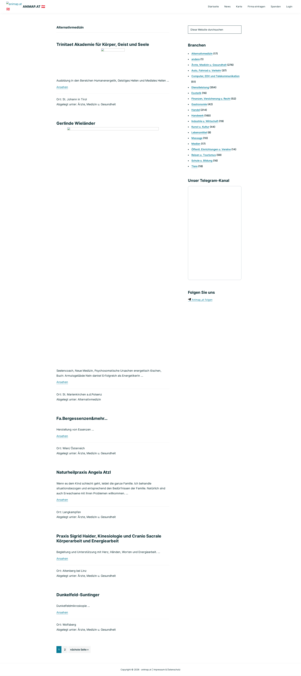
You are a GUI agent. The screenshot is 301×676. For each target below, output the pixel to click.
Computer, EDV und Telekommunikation (215, 76)
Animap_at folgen (201, 299)
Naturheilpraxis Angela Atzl (83, 472)
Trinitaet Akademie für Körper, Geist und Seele (102, 44)
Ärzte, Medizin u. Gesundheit (97, 104)
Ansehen (62, 87)
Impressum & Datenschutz (166, 669)
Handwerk (197, 115)
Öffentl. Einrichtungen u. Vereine (211, 149)
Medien (195, 143)
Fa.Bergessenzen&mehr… (82, 418)
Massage (196, 138)
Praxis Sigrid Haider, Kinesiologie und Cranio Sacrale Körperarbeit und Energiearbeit (108, 538)
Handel (195, 109)
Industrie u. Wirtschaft (204, 121)
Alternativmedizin (89, 399)
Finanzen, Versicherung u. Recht (210, 98)
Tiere (194, 166)
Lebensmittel (199, 132)
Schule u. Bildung (201, 160)
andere (195, 59)
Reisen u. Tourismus (203, 154)
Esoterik (196, 93)
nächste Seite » (79, 650)
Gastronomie (199, 104)
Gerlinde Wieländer (75, 123)
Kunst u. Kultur (200, 126)
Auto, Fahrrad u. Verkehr (206, 70)
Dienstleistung (200, 87)
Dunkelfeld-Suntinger (78, 594)
